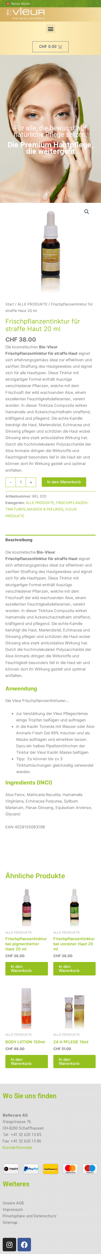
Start (9, 304)
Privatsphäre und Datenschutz (30, 1216)
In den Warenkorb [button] (21, 968)
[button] (50, 28)
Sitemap (10, 1222)
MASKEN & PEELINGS (45, 509)
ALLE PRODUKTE (32, 304)
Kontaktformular (17, 1147)
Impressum (13, 1209)
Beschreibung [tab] (18, 539)
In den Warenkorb (64, 482)
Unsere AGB (13, 1203)
